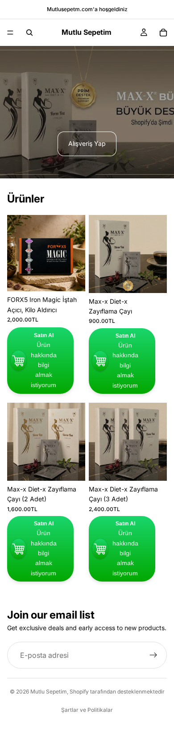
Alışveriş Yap (87, 143)
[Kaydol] (153, 655)
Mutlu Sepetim (48, 691)
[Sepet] (163, 32)
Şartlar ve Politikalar (87, 709)
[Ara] (29, 32)
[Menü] (10, 32)
